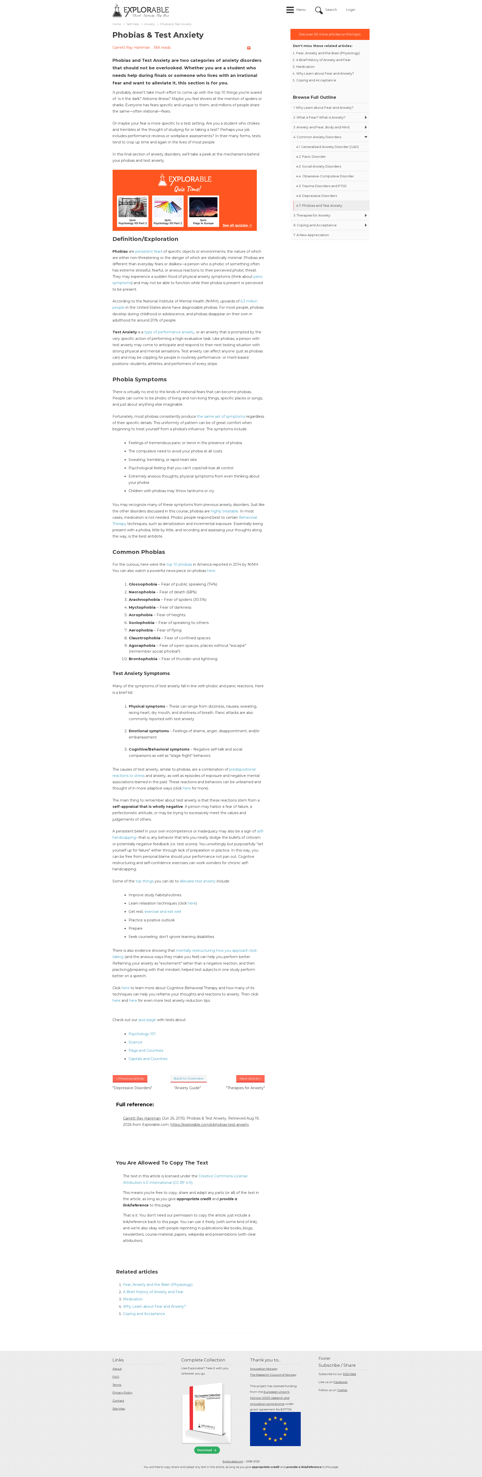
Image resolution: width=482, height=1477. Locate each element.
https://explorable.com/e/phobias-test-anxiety (209, 1124)
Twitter (342, 1390)
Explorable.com (233, 1461)
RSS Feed (349, 1374)
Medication (133, 1299)
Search (331, 10)
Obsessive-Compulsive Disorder (325, 176)
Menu (301, 10)
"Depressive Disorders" (132, 1088)
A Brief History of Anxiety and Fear (153, 1292)
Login (350, 10)
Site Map (118, 1408)
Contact (118, 1400)
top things (145, 881)
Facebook (340, 1382)
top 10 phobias (179, 564)
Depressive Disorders (316, 196)
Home (116, 24)
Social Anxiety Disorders (318, 166)
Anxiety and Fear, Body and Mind (321, 127)
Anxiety (149, 24)
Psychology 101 (142, 1034)
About (117, 1368)
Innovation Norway (263, 1368)
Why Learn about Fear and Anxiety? (154, 1306)
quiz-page (147, 1020)
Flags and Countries (146, 1050)
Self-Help (133, 24)
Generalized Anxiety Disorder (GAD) (327, 147)
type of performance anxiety (169, 332)
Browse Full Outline (314, 97)
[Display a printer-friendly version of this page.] (249, 48)
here (211, 570)
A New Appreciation (311, 235)
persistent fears (148, 251)
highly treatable (224, 511)
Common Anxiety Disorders (317, 137)
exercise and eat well (163, 911)
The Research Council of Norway (273, 1375)
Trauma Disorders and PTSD (321, 186)
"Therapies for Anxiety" (245, 1088)
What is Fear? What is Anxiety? (319, 117)
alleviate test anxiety (198, 881)
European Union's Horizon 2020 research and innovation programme (269, 1398)
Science (135, 1042)
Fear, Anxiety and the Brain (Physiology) (158, 1284)
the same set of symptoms (221, 416)
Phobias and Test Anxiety (319, 205)
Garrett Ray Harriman (131, 47)
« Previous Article (130, 1078)
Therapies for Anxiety (311, 215)
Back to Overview (188, 1078)
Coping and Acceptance (144, 1313)
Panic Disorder (311, 157)
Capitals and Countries (148, 1059)
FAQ (115, 1377)
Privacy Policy (122, 1392)
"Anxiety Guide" (187, 1088)
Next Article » (250, 1078)
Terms (116, 1385)
